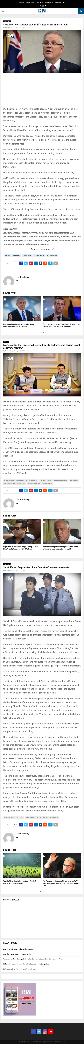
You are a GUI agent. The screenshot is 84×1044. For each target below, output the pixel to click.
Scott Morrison (52, 255)
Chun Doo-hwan (9, 817)
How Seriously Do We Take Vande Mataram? (18, 949)
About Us (21, 2)
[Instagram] (45, 1031)
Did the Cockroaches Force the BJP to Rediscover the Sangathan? (26, 964)
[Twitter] (39, 1031)
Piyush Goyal (21, 483)
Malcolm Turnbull (39, 255)
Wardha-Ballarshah (34, 483)
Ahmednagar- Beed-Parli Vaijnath (14, 480)
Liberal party (27, 255)
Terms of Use (39, 2)
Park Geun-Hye (30, 817)
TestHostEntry (9, 27)
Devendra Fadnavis (45, 480)
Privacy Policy (30, 2)
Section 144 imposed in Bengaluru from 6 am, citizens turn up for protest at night (60, 547)
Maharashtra (74, 480)
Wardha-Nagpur (47, 483)
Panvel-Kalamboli (9, 483)
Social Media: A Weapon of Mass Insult (17, 954)
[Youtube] (50, 1031)
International (7, 21)
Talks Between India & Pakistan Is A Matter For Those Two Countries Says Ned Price (61, 325)
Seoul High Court (42, 817)
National (6, 341)
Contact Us (58, 2)
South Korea (54, 817)
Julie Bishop (16, 255)
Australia (7, 255)
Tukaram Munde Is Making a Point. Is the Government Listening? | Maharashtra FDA (32, 959)
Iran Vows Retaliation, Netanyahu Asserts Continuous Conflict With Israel (19, 325)
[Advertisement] (42, 92)
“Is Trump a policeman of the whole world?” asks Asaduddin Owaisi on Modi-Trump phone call (61, 883)
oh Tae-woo (20, 817)
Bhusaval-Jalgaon (31, 480)
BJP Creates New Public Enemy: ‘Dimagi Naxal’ (20, 969)
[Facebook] (33, 1031)
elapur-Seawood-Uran (60, 480)
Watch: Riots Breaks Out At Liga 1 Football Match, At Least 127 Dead (19, 882)
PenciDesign (61, 1042)
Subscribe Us (49, 2)
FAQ (64, 2)
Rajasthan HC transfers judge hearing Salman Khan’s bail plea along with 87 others (20, 547)
